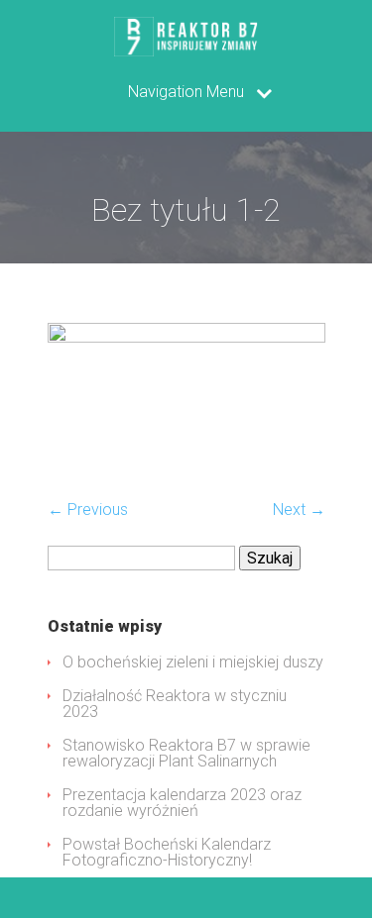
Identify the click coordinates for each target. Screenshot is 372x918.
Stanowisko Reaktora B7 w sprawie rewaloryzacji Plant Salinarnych (186, 753)
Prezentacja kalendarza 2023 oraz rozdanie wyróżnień (182, 802)
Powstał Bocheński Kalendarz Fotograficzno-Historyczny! (166, 852)
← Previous (88, 509)
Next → (299, 509)
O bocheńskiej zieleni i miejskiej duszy (192, 662)
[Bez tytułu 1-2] (186, 337)
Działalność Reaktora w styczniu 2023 (174, 703)
